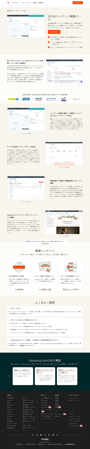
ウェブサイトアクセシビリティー (55, 444)
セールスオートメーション (12, 423)
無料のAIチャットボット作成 (28, 400)
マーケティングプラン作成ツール (47, 410)
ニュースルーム (58, 409)
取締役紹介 (57, 404)
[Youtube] (41, 435)
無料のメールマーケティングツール (29, 422)
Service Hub (9, 409)
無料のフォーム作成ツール (22, 370)
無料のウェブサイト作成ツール (29, 416)
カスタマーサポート (73, 398)
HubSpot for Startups (73, 423)
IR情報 (57, 407)
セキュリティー (41, 444)
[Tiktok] (57, 435)
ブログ (56, 411)
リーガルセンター (19, 444)
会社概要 (56, 398)
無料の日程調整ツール (11, 427)
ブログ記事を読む (19, 289)
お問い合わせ (57, 416)
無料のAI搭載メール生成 (27, 409)
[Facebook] (33, 435)
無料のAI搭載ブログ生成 (27, 414)
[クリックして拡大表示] (64, 71)
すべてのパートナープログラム (75, 416)
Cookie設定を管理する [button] (70, 444)
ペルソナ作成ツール (45, 404)
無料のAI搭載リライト (27, 404)
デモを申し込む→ (78, 2)
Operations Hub (10, 414)
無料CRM (8, 402)
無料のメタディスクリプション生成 (29, 428)
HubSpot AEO (9, 400)
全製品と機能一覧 (10, 398)
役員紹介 (56, 402)
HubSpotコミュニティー (73, 400)
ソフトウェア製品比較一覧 (46, 416)
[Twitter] (45, 435)
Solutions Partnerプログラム (74, 418)
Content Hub (9, 411)
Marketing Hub (10, 10)
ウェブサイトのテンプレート (46, 418)
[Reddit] (53, 435)
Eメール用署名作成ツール (46, 398)
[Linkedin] (49, 435)
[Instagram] (37, 435)
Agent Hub (25, 398)
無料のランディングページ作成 (29, 418)
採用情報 (56, 400)
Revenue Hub (9, 416)
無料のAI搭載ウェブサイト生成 (29, 407)
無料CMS (8, 418)
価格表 (35, 3)
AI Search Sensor (44, 402)
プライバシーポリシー (31, 444)
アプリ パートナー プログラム (74, 421)
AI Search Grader (44, 400)
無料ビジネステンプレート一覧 (47, 413)
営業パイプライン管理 (11, 425)
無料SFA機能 (9, 421)
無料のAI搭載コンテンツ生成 (28, 411)
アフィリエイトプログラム (75, 425)
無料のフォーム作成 (26, 425)
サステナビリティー (60, 414)
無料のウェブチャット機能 (28, 402)
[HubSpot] (8, 3)
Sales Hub (9, 407)
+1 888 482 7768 (45, 243)
